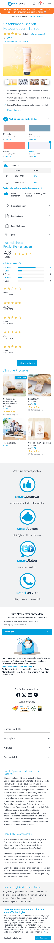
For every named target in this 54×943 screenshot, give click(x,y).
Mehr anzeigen (26, 363)
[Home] (3, 16)
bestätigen (9, 632)
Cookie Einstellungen (13, 938)
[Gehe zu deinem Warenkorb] (49, 3)
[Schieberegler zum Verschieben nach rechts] (47, 82)
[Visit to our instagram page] (24, 695)
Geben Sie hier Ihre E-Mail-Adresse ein (21, 622)
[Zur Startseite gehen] (16, 4)
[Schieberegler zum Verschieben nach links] (7, 82)
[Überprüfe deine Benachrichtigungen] (44, 3)
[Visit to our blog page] (30, 695)
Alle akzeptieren (42, 938)
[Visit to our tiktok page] (36, 695)
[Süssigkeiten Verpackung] (39, 429)
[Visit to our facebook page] (18, 695)
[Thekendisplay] (14, 429)
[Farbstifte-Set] (39, 385)
